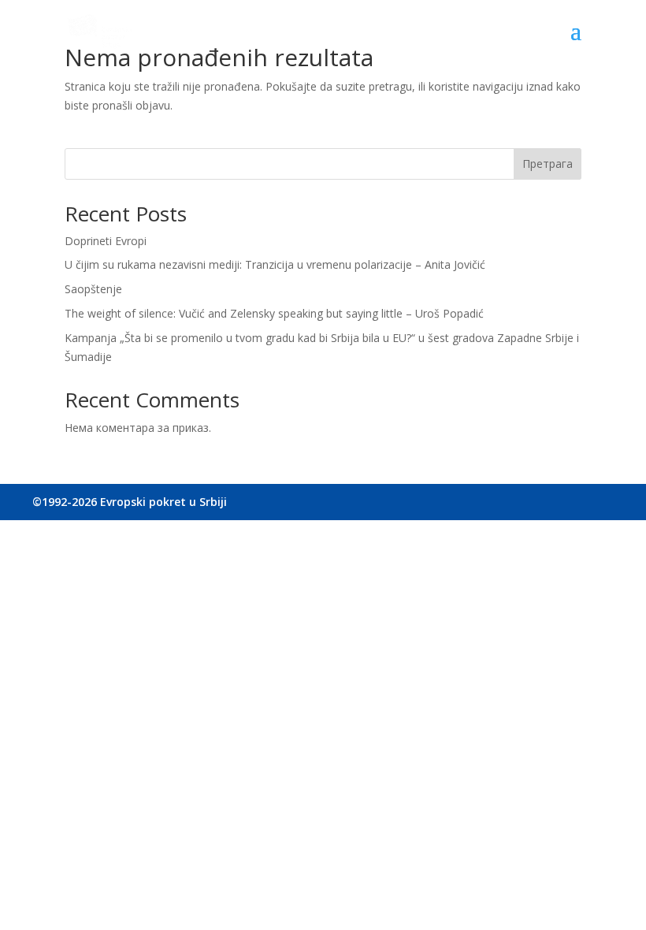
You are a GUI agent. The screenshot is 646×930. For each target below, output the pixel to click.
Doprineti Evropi (106, 240)
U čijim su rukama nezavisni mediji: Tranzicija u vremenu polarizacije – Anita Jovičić (275, 264)
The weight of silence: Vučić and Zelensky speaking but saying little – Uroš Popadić (274, 313)
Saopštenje (93, 288)
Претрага (547, 163)
